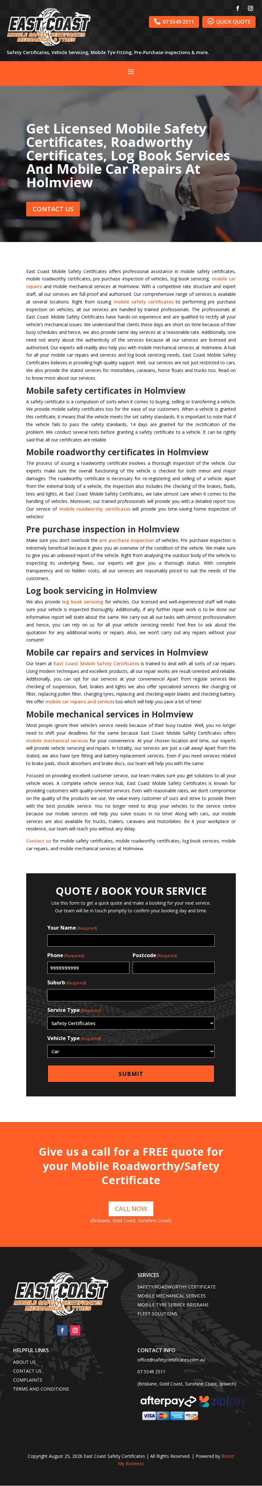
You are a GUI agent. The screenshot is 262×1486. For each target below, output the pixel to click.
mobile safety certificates (144, 302)
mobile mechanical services (57, 741)
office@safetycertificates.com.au (171, 1360)
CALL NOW (131, 1208)
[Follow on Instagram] (250, 8)
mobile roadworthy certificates (94, 509)
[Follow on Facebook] (238, 8)
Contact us (38, 841)
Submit (131, 1074)
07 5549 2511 (174, 21)
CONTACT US (53, 209)
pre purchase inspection (126, 540)
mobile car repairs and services (79, 702)
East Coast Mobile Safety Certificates (96, 663)
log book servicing (82, 602)
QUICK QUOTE (228, 21)
